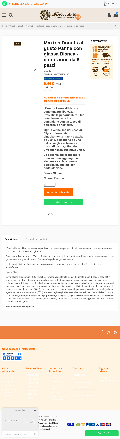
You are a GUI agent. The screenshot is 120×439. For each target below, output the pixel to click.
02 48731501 (82, 387)
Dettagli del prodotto (37, 239)
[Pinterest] (52, 214)
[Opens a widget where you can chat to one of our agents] (20, 422)
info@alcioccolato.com (83, 395)
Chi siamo (9, 377)
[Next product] (117, 26)
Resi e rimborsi (35, 379)
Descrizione (11, 239)
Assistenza (33, 375)
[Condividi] (45, 214)
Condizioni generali (56, 387)
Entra (30, 397)
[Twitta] (49, 214)
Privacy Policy (58, 377)
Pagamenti (33, 382)
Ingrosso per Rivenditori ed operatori (10, 392)
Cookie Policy (57, 381)
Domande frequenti (32, 392)
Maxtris (47, 71)
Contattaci (9, 385)
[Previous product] (116, 26)
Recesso (55, 392)
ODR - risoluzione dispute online (59, 398)
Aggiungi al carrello (60, 192)
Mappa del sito (11, 381)
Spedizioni (32, 386)
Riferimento (49, 74)
